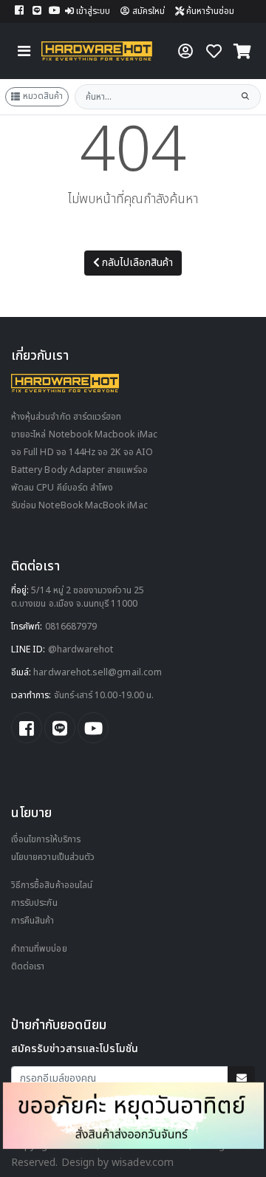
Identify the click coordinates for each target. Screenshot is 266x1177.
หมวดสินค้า (43, 96)
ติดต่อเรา (27, 967)
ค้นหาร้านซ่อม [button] (209, 11)
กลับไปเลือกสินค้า (137, 262)
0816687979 (71, 627)
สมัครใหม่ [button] (148, 11)
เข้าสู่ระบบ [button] (93, 11)
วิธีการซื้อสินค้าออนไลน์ (51, 886)
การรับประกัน (34, 903)
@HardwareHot (81, 650)
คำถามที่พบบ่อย (39, 949)
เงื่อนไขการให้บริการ (46, 840)
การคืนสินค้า (33, 921)
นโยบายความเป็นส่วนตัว (53, 857)
